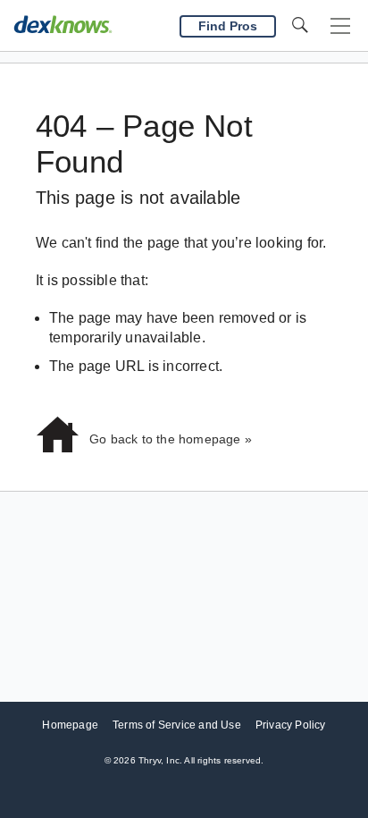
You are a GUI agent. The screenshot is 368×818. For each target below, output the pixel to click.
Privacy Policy (290, 725)
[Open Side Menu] (340, 26)
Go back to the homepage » (170, 439)
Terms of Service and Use (177, 725)
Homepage (70, 725)
